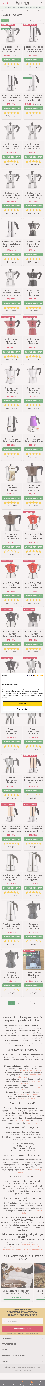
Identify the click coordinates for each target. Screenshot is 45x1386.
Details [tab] (37, 680)
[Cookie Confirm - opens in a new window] (35, 676)
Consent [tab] (8, 680)
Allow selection (22, 709)
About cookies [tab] (22, 680)
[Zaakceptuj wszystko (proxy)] (22, 703)
